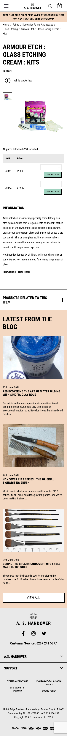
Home (6, 24)
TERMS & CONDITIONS (17, 681)
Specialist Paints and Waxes (37, 24)
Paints (15, 24)
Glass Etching (10, 29)
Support (11, 668)
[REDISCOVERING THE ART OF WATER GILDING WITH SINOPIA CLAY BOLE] (33, 399)
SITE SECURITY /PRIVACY (17, 689)
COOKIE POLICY (49, 691)
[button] (50, 6)
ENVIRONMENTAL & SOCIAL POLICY (49, 683)
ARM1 (8, 170)
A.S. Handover (15, 656)
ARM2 (8, 187)
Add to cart (53, 175)
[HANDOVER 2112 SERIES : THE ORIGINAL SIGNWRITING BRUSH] (33, 487)
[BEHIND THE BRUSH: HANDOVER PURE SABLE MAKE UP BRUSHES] (33, 571)
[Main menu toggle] (6, 6)
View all (33, 598)
